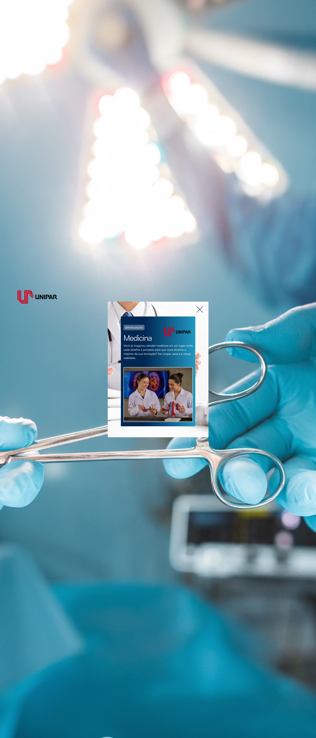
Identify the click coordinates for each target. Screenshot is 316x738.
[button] (200, 309)
